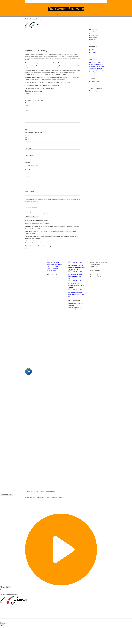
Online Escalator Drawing (53, 262)
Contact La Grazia (51, 270)
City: (26, 177)
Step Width (37, 101)
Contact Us (92, 39)
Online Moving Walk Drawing (54, 264)
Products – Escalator (52, 266)
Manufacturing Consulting (96, 70)
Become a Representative (96, 91)
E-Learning (92, 72)
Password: (2, 614)
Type (26, 101)
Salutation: (28, 135)
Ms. (26, 139)
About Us (91, 32)
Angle (33, 101)
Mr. (26, 137)
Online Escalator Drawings (96, 64)
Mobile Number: (29, 191)
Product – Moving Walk (53, 268)
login (2, 625)
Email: (27, 205)
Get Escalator (32, 217)
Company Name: (29, 155)
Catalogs (91, 34)
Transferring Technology (95, 68)
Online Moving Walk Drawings (97, 66)
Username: (3, 607)
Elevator (91, 49)
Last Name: (28, 148)
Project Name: (29, 93)
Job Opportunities (94, 92)
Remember (5, 623)
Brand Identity (93, 37)
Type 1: (27, 103)
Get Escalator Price (94, 62)
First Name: (28, 141)
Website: (27, 162)
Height (29, 101)
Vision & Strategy (94, 35)
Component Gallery (94, 81)
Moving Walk (92, 53)
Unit (43, 101)
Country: (27, 169)
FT (41, 101)
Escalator (91, 51)
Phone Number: (29, 184)
